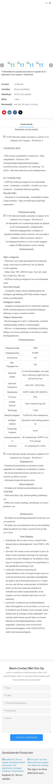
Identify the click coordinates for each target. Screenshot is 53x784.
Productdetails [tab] (26, 124)
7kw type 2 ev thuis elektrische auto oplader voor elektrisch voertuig (39, 771)
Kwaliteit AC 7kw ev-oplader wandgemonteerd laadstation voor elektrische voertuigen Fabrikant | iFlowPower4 (13, 777)
